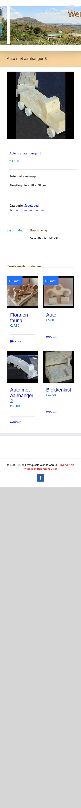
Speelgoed (31, 206)
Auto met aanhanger (30, 210)
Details (17, 341)
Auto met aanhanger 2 (21, 395)
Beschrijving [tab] (15, 230)
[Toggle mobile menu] (72, 7)
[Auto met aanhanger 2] (22, 367)
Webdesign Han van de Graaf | (41, 468)
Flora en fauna (19, 317)
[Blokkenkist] (58, 367)
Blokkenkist (58, 390)
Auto (51, 315)
